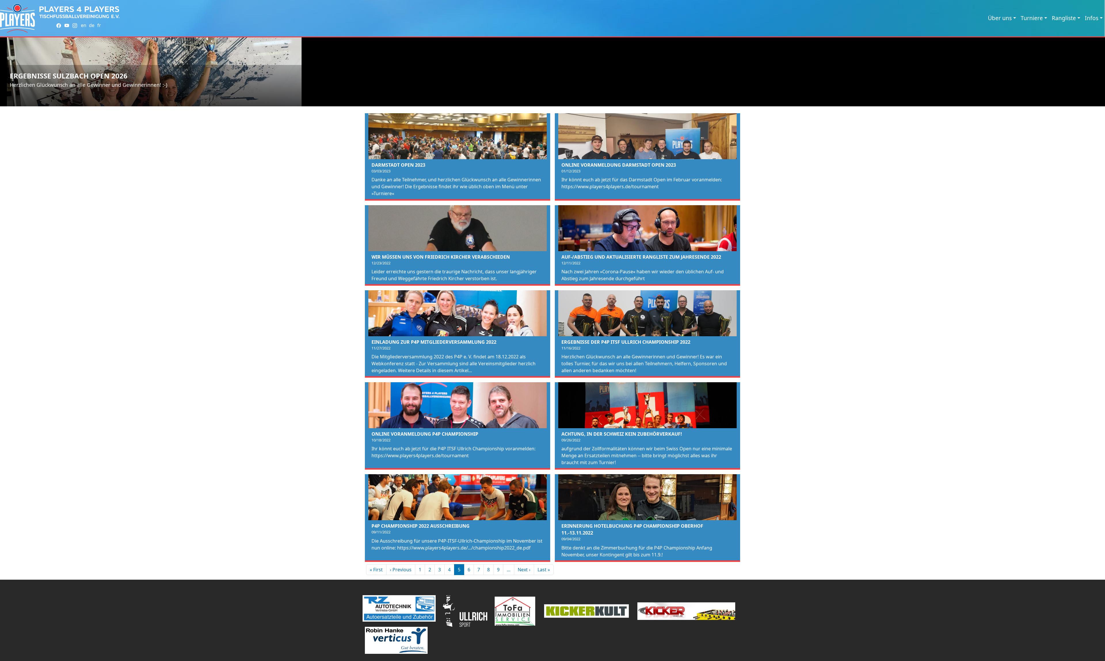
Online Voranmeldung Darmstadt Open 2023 (618, 165)
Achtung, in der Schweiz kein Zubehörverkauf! (621, 434)
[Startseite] (17, 18)
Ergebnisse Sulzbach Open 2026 (68, 75)
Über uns (1000, 18)
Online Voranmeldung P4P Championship (424, 434)
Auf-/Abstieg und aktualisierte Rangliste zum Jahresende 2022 (641, 257)
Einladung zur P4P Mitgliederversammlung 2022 (433, 342)
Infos (1091, 18)
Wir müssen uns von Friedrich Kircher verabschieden (440, 257)
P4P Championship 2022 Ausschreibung (420, 526)
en (83, 25)
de (91, 25)
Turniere (1032, 18)
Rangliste (1064, 18)
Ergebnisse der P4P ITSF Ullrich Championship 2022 (625, 342)
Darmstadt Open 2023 (398, 165)
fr (99, 25)
